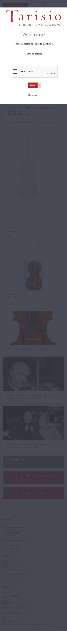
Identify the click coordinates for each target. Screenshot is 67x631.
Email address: (34, 53)
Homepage (33, 95)
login (36, 43)
